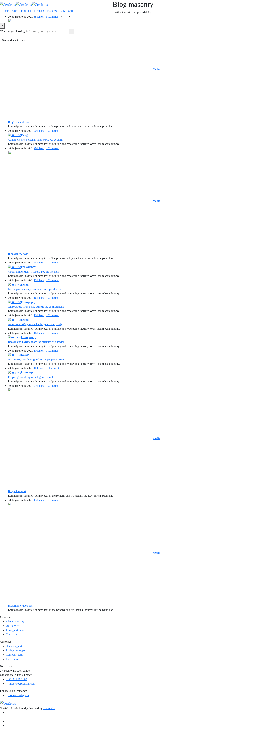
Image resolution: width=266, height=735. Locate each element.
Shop (71, 10)
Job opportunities (15, 630)
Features (52, 10)
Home (5, 10)
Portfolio (26, 10)
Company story (14, 654)
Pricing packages (15, 650)
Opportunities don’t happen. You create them (33, 271)
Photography (28, 266)
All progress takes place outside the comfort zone (36, 306)
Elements (39, 10)
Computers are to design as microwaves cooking (35, 139)
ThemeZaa (49, 708)
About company (15, 621)
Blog (62, 10)
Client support (14, 646)
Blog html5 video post (20, 605)
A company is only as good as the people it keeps (36, 359)
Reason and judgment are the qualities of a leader (36, 341)
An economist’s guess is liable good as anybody (35, 324)
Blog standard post (18, 122)
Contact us (12, 634)
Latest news (12, 659)
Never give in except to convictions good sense (35, 289)
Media (156, 69)
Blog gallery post (18, 253)
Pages (14, 10)
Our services (13, 625)
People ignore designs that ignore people (31, 377)
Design (25, 135)
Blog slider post (17, 491)
